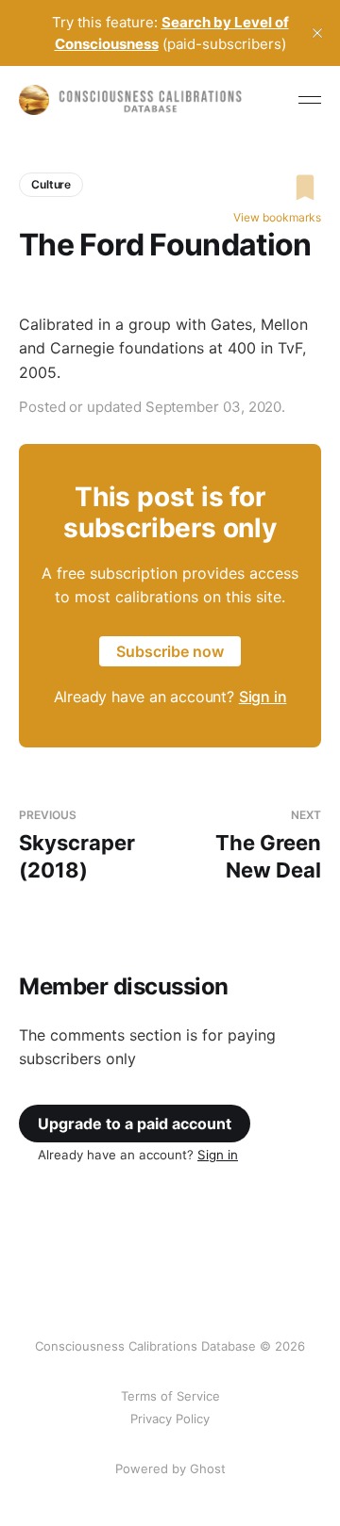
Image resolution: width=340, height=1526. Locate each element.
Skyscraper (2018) (77, 845)
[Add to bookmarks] (277, 188)
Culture (51, 184)
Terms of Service (170, 1395)
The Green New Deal (268, 845)
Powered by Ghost (170, 1468)
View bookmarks (277, 217)
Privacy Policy (170, 1418)
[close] (317, 33)
